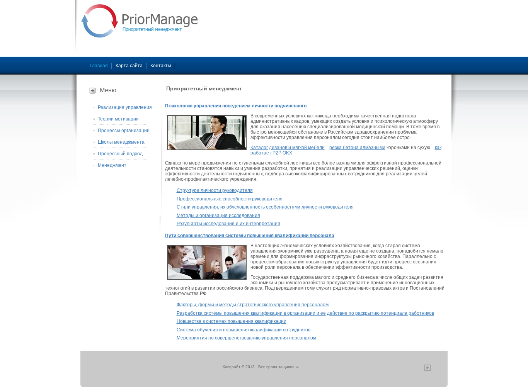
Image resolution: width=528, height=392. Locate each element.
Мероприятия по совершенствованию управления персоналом (246, 338)
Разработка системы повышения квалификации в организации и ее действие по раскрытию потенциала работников (305, 313)
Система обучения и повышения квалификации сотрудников (243, 330)
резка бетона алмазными (357, 147)
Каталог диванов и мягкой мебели (287, 147)
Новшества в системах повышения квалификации (231, 321)
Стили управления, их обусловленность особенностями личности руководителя (265, 207)
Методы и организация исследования (218, 215)
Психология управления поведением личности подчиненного (236, 106)
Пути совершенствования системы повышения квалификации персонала (249, 235)
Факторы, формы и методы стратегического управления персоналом (253, 304)
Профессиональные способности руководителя (230, 199)
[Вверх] (427, 369)
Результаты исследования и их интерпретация (228, 223)
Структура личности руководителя (215, 190)
